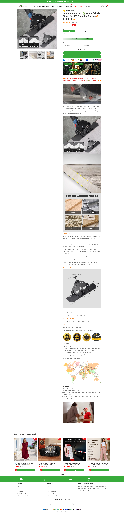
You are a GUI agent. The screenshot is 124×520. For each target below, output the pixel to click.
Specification (71, 29)
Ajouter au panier (25, 470)
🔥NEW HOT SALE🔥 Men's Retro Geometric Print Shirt (72, 464)
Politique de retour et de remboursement (56, 495)
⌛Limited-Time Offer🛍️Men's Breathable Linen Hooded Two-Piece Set (98, 464)
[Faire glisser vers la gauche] (18, 55)
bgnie (66, 511)
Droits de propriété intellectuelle (24, 495)
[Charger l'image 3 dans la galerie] (41, 55)
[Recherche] (101, 6)
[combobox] (94, 6)
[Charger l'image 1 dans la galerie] (24, 55)
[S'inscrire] (72, 503)
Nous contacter (20, 491)
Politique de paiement (52, 488)
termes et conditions (51, 493)
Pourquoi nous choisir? (22, 493)
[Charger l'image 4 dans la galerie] (50, 55)
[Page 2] (62, 474)
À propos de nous (21, 488)
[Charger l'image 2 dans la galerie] (33, 55)
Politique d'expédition (52, 491)
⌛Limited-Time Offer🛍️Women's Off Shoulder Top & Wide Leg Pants (48, 464)
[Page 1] (61, 474)
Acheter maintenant (82, 56)
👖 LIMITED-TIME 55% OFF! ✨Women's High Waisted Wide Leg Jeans (24, 464)
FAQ (18, 486)
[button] (49, 6)
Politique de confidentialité (53, 486)
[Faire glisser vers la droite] (56, 55)
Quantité (64, 33)
